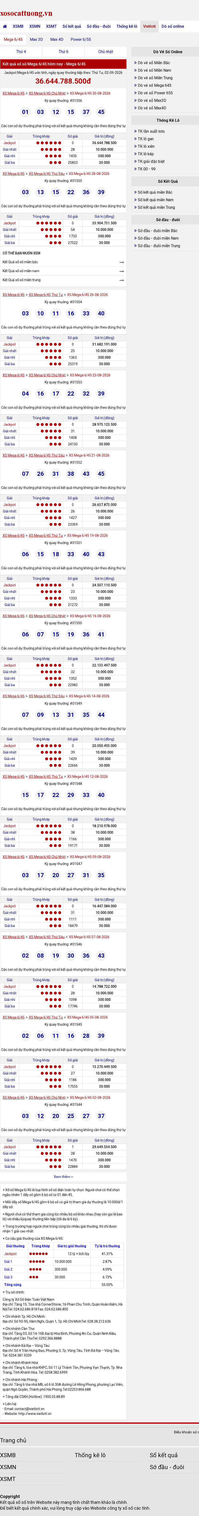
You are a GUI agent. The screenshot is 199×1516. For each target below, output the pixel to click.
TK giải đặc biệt (151, 161)
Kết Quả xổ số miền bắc (20, 262)
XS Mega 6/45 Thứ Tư (46, 295)
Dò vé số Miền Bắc (154, 63)
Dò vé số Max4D (152, 108)
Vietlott (149, 26)
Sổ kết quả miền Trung (156, 207)
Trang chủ (13, 1440)
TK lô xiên (146, 146)
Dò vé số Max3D (152, 100)
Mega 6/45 (13, 39)
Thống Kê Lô (168, 120)
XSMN (34, 26)
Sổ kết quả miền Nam (156, 200)
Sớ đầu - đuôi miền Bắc (157, 230)
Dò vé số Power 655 (155, 93)
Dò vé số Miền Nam (154, 70)
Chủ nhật (105, 51)
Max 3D (36, 39)
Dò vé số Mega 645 (154, 85)
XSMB (18, 26)
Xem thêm (62, 1177)
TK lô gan (146, 139)
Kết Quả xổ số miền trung (22, 280)
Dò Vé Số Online (167, 52)
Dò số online (173, 26)
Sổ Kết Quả (168, 181)
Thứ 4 (21, 51)
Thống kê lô (126, 26)
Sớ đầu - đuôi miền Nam (158, 238)
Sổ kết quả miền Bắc (155, 192)
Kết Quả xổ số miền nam (21, 271)
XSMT (51, 26)
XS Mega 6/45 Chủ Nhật (47, 93)
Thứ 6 (63, 51)
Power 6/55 (81, 39)
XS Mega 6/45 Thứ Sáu (47, 174)
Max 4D (56, 39)
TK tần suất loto (151, 131)
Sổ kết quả (72, 26)
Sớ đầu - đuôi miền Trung (159, 245)
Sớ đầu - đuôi (99, 26)
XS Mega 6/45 (14, 93)
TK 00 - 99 (147, 169)
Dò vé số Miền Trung (155, 78)
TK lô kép (146, 154)
